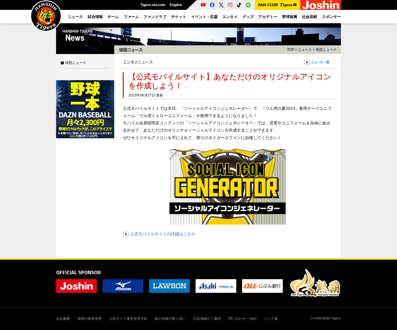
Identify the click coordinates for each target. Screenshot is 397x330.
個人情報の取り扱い (170, 319)
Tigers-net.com (152, 5)
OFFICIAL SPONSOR (78, 272)
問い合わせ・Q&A (242, 319)
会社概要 (63, 319)
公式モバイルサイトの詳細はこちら (162, 234)
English (176, 5)
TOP (290, 50)
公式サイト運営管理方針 (128, 319)
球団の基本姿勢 (89, 319)
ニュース (305, 50)
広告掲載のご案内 (207, 319)
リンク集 (271, 319)
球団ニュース (75, 63)
